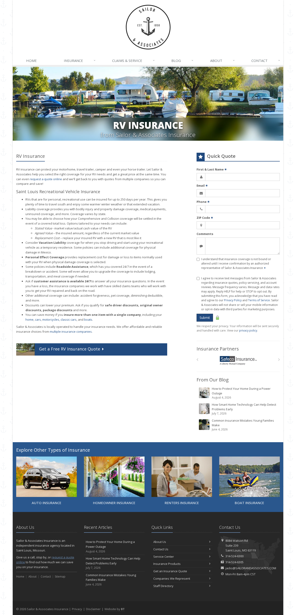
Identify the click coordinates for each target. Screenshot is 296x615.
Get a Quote (69, 349)
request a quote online (46, 179)
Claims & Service (133, 60)
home (29, 319)
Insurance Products (167, 564)
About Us (159, 542)
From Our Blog (213, 380)
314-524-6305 (234, 562)
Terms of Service (259, 300)
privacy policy (248, 330)
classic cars (69, 319)
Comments (205, 234)
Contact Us (160, 549)
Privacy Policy (233, 300)
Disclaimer (93, 609)
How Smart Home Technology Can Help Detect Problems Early (244, 408)
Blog (182, 60)
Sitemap (60, 576)
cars (38, 319)
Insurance (80, 60)
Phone (203, 202)
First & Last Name (212, 169)
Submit (205, 317)
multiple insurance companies (71, 331)
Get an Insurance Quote (170, 571)
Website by (115, 609)
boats (88, 319)
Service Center (163, 556)
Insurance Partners (218, 349)
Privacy (77, 609)
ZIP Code (205, 218)
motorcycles (50, 319)
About (222, 60)
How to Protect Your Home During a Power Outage (241, 393)
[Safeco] (238, 360)
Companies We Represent (171, 578)
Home (31, 60)
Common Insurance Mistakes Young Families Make (243, 424)
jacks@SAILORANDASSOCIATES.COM (250, 568)
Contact (265, 60)
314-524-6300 (234, 556)
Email (202, 185)
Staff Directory (163, 586)
